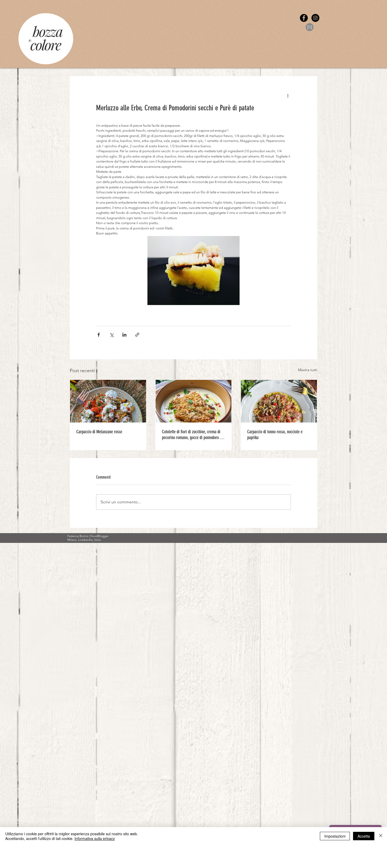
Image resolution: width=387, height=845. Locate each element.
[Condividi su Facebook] (98, 334)
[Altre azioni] (288, 95)
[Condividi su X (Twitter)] (111, 334)
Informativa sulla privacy (95, 838)
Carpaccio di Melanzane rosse (99, 432)
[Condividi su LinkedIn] (124, 334)
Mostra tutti (307, 369)
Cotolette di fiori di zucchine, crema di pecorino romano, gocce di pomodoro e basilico (192, 434)
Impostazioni (334, 836)
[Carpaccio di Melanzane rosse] (108, 401)
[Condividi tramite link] (137, 334)
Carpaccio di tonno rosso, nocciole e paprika (274, 434)
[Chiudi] (381, 836)
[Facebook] (304, 18)
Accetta (364, 836)
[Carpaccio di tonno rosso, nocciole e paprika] (279, 401)
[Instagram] (315, 18)
